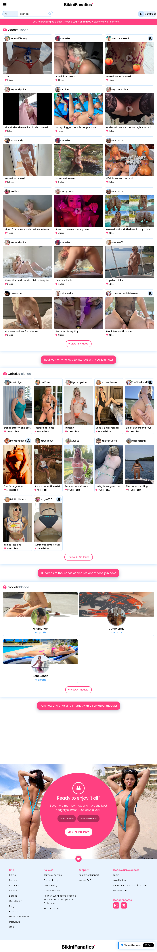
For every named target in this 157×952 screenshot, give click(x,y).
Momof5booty (19, 38)
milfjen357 (46, 499)
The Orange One (13, 486)
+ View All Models (78, 689)
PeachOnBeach (121, 38)
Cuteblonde (116, 628)
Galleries (14, 885)
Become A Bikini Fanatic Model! (130, 885)
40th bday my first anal (119, 178)
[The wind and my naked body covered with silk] (27, 109)
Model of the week (19, 916)
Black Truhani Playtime (119, 331)
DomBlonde (40, 676)
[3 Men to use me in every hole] (78, 211)
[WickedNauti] (129, 441)
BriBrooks (117, 140)
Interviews (14, 921)
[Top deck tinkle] (129, 262)
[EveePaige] (7, 382)
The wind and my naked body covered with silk (28, 127)
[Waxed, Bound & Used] (129, 58)
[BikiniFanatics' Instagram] (116, 905)
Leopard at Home (44, 427)
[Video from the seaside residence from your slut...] (27, 211)
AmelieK (66, 38)
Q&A (11, 927)
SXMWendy (17, 140)
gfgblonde (40, 628)
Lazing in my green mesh (109, 486)
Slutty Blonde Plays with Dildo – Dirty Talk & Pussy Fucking (28, 280)
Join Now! (78, 832)
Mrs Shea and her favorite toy (21, 331)
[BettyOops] (58, 191)
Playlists (13, 911)
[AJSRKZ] (68, 441)
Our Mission (15, 901)
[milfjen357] (37, 499)
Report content (52, 908)
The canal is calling (137, 486)
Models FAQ (84, 880)
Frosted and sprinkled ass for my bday (128, 229)
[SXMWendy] (7, 140)
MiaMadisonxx (109, 382)
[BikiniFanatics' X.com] (124, 905)
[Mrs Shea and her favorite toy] (27, 313)
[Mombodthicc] (7, 441)
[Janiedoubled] (98, 441)
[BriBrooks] (108, 140)
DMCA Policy (50, 885)
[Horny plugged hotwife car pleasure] (78, 109)
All (6, 13)
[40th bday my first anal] (129, 160)
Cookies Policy (52, 890)
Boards (13, 895)
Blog (11, 906)
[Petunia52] (108, 242)
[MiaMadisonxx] (98, 382)
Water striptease (65, 178)
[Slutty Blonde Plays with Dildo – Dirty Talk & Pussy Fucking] (27, 262)
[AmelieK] (58, 38)
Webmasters (120, 890)
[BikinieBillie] (58, 293)
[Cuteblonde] (116, 616)
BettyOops (68, 191)
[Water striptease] (78, 160)
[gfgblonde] (40, 616)
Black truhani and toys (138, 427)
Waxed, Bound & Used (118, 76)
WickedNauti (139, 440)
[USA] (27, 58)
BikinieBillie (67, 293)
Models (13, 880)
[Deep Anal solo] (78, 262)
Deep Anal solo (64, 280)
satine (65, 89)
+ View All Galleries (78, 557)
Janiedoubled (109, 440)
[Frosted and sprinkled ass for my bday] (129, 211)
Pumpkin (69, 427)
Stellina (15, 191)
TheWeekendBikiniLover (125, 293)
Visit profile (40, 632)
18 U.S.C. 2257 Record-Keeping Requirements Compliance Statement (60, 899)
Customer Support (88, 875)
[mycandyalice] (7, 89)
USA (7, 76)
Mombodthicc (18, 440)
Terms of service (53, 875)
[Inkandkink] (7, 293)
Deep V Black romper (107, 427)
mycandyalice (18, 89)
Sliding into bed (12, 544)
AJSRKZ (75, 440)
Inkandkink (17, 293)
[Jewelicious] (37, 441)
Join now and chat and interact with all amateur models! (78, 705)
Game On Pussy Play (67, 331)
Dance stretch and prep (17, 427)
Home (12, 875)
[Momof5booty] (7, 38)
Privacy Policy (51, 880)
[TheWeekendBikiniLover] (108, 293)
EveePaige (15, 382)
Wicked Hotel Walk (15, 178)
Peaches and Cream (76, 486)
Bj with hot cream (65, 76)
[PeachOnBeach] (108, 38)
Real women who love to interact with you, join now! (78, 359)
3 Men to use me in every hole (72, 229)
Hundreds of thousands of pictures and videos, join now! (78, 573)
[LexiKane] (37, 382)
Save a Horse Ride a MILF (47, 486)
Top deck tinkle (114, 280)
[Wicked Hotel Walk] (27, 160)
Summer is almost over (47, 544)
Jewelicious (47, 440)
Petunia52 (117, 242)
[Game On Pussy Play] (78, 313)
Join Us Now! (90, 21)
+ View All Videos (78, 343)
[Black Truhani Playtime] (129, 313)
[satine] (58, 89)
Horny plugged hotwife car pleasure (76, 127)
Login (76, 21)
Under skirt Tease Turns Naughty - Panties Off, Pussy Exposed (129, 127)
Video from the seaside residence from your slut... (28, 229)
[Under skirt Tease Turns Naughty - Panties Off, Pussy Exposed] (129, 109)
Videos (13, 890)
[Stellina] (7, 191)
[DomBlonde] (40, 664)
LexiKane (45, 382)
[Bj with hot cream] (78, 58)
